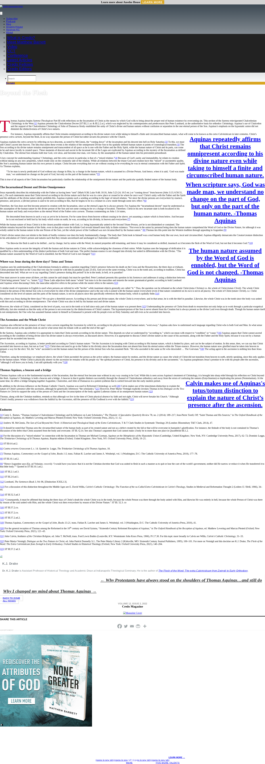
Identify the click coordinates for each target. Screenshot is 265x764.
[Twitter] (126, 626)
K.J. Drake (7, 115)
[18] (202, 349)
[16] (219, 333)
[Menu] (1, 13)
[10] (251, 243)
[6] (145, 200)
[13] (116, 283)
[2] (166, 142)
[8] (144, 230)
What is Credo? (21, 37)
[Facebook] (120, 626)
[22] (151, 391)
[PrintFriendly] (138, 626)
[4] (116, 158)
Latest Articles (19, 60)
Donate (10, 83)
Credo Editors (19, 69)
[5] (98, 174)
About (9, 32)
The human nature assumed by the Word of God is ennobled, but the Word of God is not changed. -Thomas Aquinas (225, 265)
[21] (97, 388)
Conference (17, 55)
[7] (128, 219)
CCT (11, 51)
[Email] (132, 626)
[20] (118, 386)
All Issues (9, 601)
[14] (157, 293)
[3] (178, 144)
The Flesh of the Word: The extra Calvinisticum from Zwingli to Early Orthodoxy (203, 570)
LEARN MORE (152, 2)
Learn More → (177, 757)
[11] (93, 254)
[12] (41, 280)
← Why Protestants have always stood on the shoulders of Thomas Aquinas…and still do (181, 580)
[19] (65, 362)
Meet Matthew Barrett (26, 42)
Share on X (132, 760)
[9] (225, 230)
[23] (132, 399)
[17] (47, 346)
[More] (144, 626)
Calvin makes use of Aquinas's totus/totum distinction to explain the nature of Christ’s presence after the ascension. (225, 394)
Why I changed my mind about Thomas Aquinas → (49, 591)
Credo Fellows (20, 64)
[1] (35, 123)
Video (12, 46)
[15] (144, 306)
